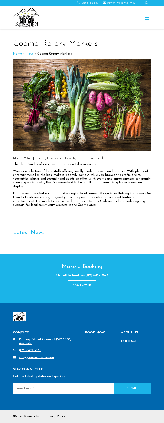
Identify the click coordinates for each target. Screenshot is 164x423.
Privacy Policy (55, 416)
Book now (95, 332)
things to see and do (91, 158)
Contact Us (82, 285)
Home (17, 53)
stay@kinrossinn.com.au (121, 2)
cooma (40, 158)
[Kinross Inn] (26, 18)
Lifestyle (52, 158)
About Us (129, 332)
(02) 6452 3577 (90, 2)
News (30, 53)
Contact (129, 341)
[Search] (146, 2)
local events (67, 158)
